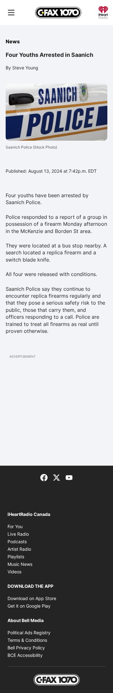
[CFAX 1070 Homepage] (58, 12)
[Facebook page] (44, 477)
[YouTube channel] (69, 477)
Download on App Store (32, 598)
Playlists (16, 556)
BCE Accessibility (25, 655)
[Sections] (11, 12)
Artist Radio (19, 549)
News (13, 41)
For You (15, 526)
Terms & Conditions (27, 640)
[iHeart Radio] (103, 12)
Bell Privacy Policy (26, 647)
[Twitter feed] (56, 477)
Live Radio (18, 534)
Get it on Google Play (29, 606)
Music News (20, 564)
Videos (14, 571)
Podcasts (17, 541)
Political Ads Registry (29, 632)
